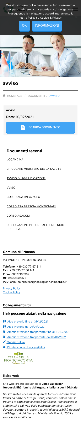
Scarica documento (44, 127)
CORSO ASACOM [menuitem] (18, 215)
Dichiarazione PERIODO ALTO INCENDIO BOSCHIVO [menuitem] (35, 227)
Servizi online (15, 342)
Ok (24, 25)
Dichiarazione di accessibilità (25, 347)
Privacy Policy (12, 288)
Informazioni (47, 25)
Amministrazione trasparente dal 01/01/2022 (36, 337)
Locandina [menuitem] (15, 159)
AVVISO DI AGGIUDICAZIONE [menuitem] (26, 178)
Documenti (36, 95)
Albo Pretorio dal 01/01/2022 (25, 326)
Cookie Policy (11, 292)
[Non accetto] (76, 17)
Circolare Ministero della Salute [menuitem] (34, 168)
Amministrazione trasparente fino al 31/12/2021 (38, 331)
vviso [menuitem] (11, 187)
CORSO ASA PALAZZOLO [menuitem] (23, 196)
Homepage (14, 95)
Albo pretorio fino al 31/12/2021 (27, 321)
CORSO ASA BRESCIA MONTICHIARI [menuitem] (31, 206)
